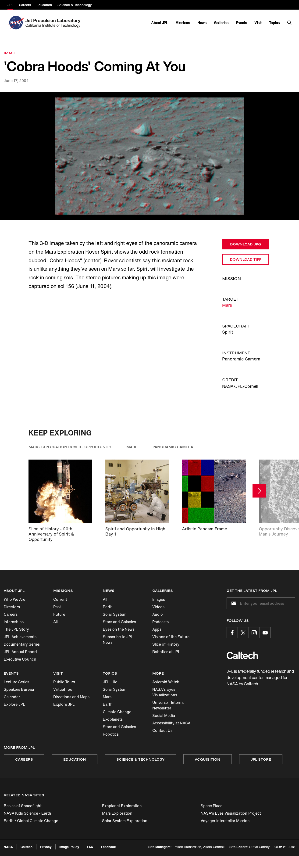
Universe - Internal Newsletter (168, 705)
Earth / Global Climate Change (31, 821)
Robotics (111, 734)
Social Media (163, 715)
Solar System (114, 614)
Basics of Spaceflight (23, 806)
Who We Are (14, 599)
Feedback (108, 846)
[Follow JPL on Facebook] (232, 632)
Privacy (46, 846)
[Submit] (233, 603)
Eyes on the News (118, 629)
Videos (158, 607)
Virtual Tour (63, 689)
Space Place (211, 806)
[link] (149, 156)
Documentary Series (22, 644)
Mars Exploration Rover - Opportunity (69, 446)
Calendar (12, 697)
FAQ (90, 846)
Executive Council (20, 659)
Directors (12, 607)
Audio (157, 614)
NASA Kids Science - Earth (27, 813)
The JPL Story (16, 629)
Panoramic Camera (173, 446)
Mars (227, 305)
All (55, 622)
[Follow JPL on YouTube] (265, 632)
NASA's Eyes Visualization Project (231, 813)
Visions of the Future (170, 637)
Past (57, 607)
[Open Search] (289, 23)
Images (158, 599)
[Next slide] (259, 491)
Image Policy (69, 846)
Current (60, 599)
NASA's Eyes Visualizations (164, 692)
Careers (11, 614)
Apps (156, 629)
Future (59, 614)
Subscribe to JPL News (118, 639)
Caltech (26, 846)
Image (10, 52)
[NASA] (16, 22)
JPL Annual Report (20, 652)
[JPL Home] (53, 22)
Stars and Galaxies (119, 622)
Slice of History (165, 644)
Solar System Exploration (124, 821)
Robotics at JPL (166, 652)
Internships (14, 622)
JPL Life (110, 682)
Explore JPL (14, 704)
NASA (8, 846)
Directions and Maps (71, 697)
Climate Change (117, 712)
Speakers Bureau (19, 689)
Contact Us (162, 730)
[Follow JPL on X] (243, 632)
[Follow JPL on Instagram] (254, 632)
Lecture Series (16, 682)
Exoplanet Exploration (122, 806)
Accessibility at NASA (171, 723)
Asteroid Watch (165, 682)
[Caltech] (242, 655)
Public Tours (64, 682)
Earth (108, 607)
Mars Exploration (117, 813)
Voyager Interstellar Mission (225, 821)
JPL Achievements (20, 637)
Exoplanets (113, 719)
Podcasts (160, 622)
